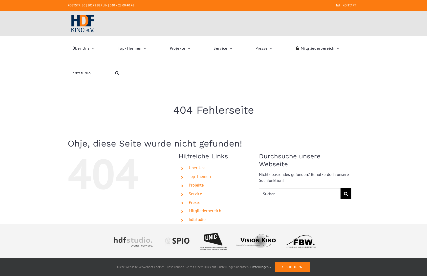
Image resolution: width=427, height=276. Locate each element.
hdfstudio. (198, 219)
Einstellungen (259, 267)
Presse (194, 202)
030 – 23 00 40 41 (122, 5)
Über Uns (197, 167)
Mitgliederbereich (205, 210)
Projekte (196, 185)
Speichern (292, 267)
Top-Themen (200, 176)
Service (195, 193)
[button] (117, 73)
